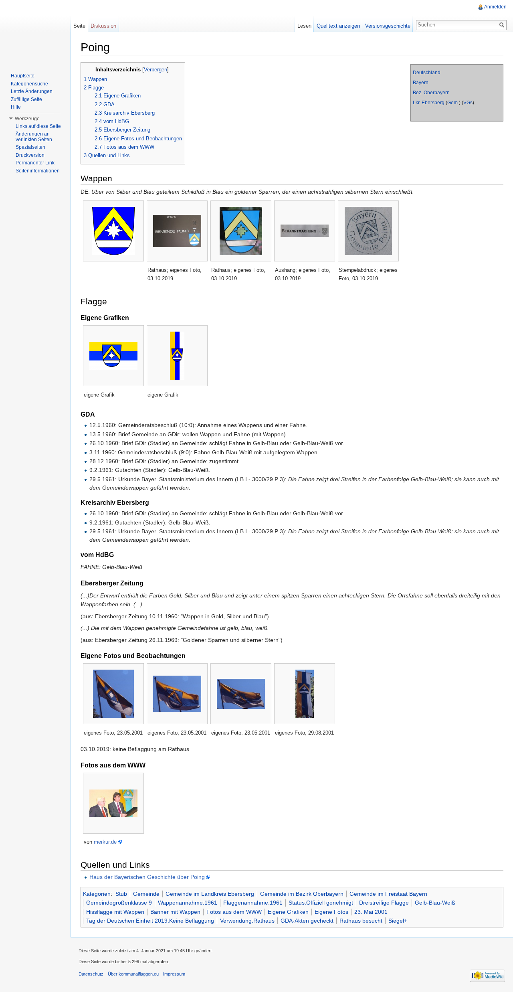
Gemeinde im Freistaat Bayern (388, 894)
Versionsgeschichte (387, 26)
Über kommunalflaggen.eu (133, 974)
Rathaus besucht (360, 920)
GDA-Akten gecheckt (307, 920)
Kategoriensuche (29, 84)
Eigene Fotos (331, 912)
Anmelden (495, 7)
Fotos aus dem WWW (234, 912)
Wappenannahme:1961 (187, 902)
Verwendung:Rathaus (247, 920)
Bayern (420, 82)
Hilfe (16, 107)
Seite (79, 26)
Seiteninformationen (38, 171)
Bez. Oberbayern (431, 92)
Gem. (453, 102)
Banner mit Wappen (175, 912)
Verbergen (155, 70)
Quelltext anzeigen (338, 26)
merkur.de (105, 842)
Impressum (174, 974)
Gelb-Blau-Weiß (435, 902)
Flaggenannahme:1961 (253, 902)
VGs (468, 102)
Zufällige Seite (26, 99)
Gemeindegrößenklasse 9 (119, 902)
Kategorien (97, 894)
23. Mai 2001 (371, 912)
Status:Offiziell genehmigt (321, 902)
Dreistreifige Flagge (384, 902)
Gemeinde (146, 894)
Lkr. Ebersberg (428, 102)
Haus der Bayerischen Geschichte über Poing (147, 877)
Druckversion (30, 155)
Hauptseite (22, 76)
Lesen (304, 26)
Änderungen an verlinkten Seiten (34, 136)
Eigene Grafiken (288, 912)
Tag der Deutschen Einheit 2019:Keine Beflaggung (150, 920)
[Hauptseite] (35, 32)
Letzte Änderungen (32, 91)
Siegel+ (397, 920)
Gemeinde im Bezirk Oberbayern (301, 894)
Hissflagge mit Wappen (115, 912)
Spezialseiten (30, 147)
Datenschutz (91, 974)
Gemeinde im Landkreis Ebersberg (210, 894)
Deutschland (426, 72)
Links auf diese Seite (38, 126)
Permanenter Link (35, 163)
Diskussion (103, 26)
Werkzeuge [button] (27, 118)
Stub (121, 894)
